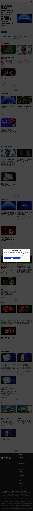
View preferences (23, 255)
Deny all (16, 257)
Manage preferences (25, 257)
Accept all (7, 257)
